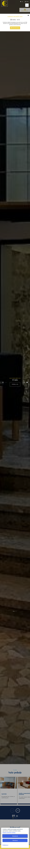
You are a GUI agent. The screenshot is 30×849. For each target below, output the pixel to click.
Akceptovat (15, 836)
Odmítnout (15, 840)
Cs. (22, 1)
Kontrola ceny (16, 27)
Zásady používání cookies (9, 832)
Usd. (27, 1)
